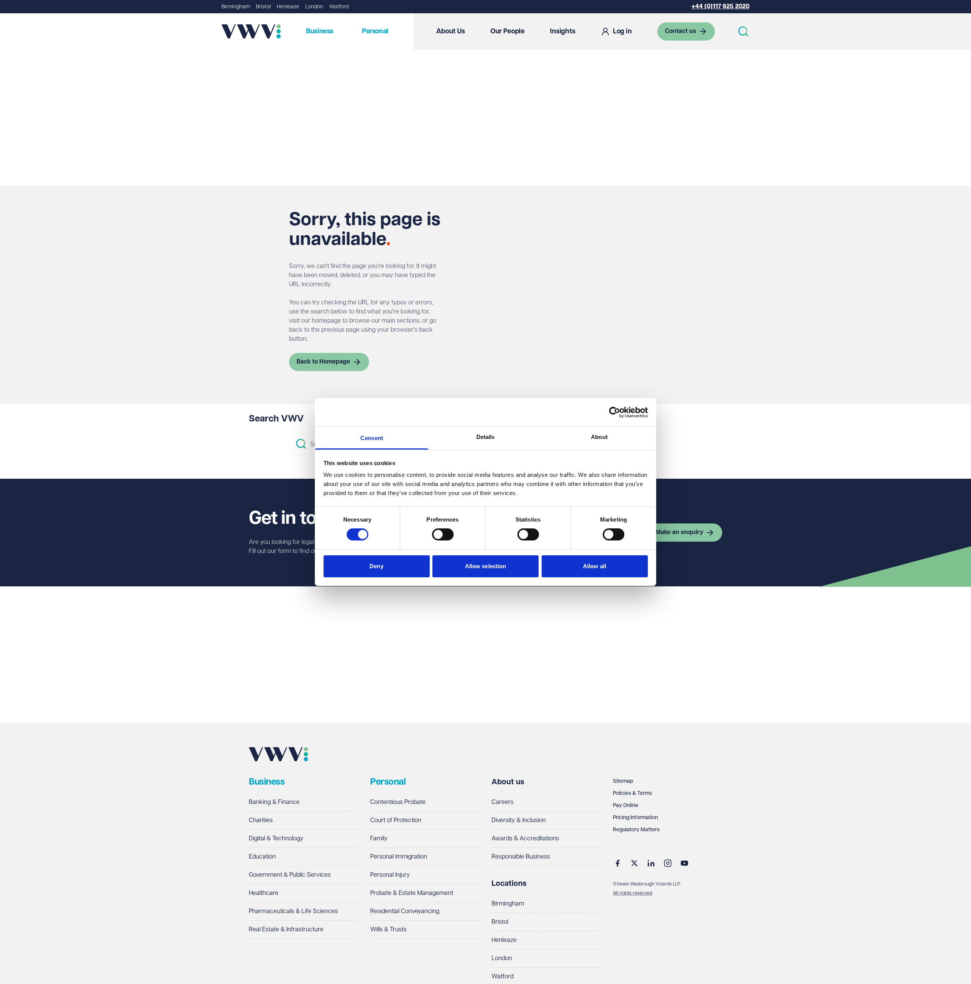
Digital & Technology (276, 838)
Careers (503, 802)
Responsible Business (521, 857)
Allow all (594, 566)
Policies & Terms (632, 793)
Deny (376, 566)
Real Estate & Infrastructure (286, 929)
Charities (261, 820)
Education (262, 857)
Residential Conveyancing (404, 911)
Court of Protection (395, 820)
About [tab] (599, 437)
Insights (562, 31)
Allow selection (485, 566)
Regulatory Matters (636, 829)
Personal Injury (390, 875)
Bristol (263, 6)
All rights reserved (632, 893)
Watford (339, 6)
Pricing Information (635, 817)
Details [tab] (485, 437)
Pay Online (625, 805)
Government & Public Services (290, 875)
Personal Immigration (398, 857)
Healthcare (263, 893)
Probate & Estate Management (411, 893)
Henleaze (288, 6)
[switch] (443, 534)
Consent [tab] (371, 438)
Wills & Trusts (388, 929)
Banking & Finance (274, 802)
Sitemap (623, 781)
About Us (450, 31)
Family (379, 838)
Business (319, 31)
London (314, 6)
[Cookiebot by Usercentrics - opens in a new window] (614, 412)
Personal (375, 31)
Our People (507, 31)
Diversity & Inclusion (519, 820)
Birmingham (236, 6)
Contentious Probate (398, 802)
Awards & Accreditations (525, 838)
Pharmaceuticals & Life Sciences (293, 911)
